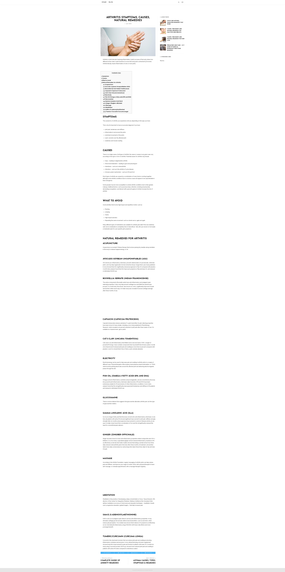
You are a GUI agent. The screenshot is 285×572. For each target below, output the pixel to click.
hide (119, 73)
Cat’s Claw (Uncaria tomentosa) (113, 93)
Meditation (107, 107)
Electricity (107, 95)
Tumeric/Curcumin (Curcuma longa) (115, 111)
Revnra (162, 60)
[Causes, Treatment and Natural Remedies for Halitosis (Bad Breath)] (163, 31)
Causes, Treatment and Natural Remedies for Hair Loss (175, 39)
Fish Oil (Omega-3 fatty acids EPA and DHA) (117, 97)
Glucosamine (108, 99)
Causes (104, 78)
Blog (111, 2)
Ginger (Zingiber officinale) (112, 103)
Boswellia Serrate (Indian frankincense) (116, 88)
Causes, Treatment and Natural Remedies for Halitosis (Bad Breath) (174, 30)
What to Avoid (106, 80)
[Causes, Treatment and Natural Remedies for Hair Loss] (163, 39)
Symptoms (105, 76)
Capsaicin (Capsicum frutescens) (114, 90)
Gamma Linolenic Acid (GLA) (113, 101)
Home (104, 2)
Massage (107, 105)
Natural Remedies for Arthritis (111, 82)
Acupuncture (108, 84)
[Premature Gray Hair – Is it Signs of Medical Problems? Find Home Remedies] (163, 47)
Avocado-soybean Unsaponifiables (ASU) (116, 86)
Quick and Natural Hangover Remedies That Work (175, 22)
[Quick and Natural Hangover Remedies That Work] (163, 23)
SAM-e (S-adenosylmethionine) (114, 109)
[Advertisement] (142, 10)
